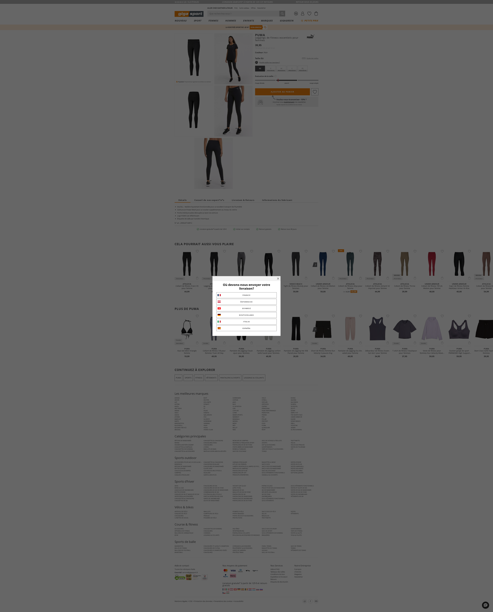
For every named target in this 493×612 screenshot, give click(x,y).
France (246, 295)
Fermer (278, 278)
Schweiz (246, 308)
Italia (246, 321)
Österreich (246, 302)
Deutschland (246, 315)
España (246, 328)
